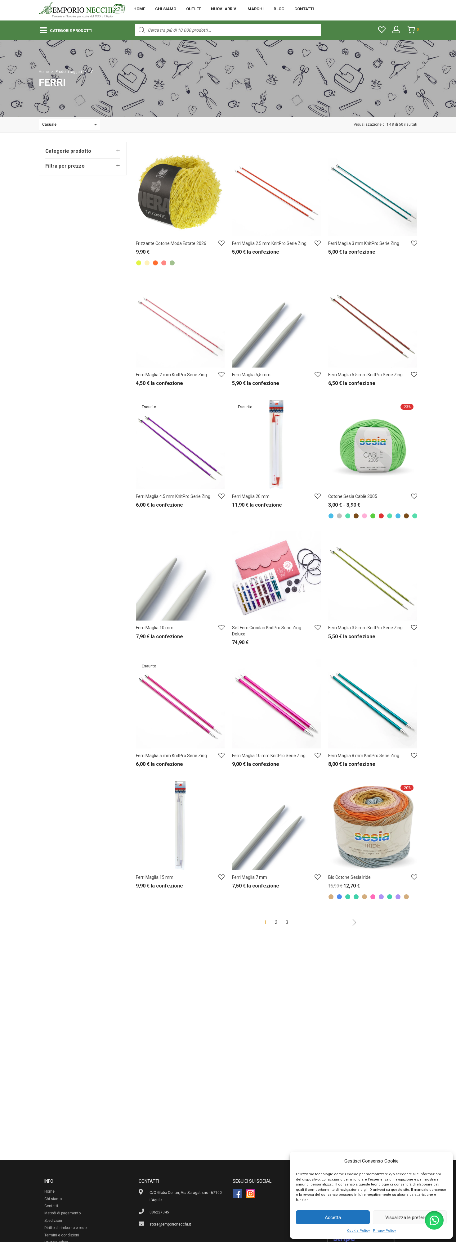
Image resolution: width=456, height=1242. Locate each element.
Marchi (256, 9)
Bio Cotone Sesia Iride (349, 877)
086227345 (159, 1212)
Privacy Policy (384, 1231)
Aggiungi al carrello (245, 253)
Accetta (333, 1217)
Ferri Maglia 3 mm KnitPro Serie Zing (363, 243)
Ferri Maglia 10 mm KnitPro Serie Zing (269, 755)
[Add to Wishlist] (221, 243)
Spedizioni (53, 1220)
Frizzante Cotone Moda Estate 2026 (171, 243)
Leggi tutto (142, 506)
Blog (279, 9)
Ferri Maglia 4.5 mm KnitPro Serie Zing (173, 496)
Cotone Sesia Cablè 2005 (352, 496)
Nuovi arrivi (224, 9)
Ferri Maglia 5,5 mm (251, 374)
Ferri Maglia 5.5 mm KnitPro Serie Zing (365, 374)
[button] (434, 1220)
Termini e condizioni (61, 1235)
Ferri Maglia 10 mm (154, 627)
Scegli (138, 253)
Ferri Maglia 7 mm (249, 877)
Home (139, 9)
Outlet (193, 9)
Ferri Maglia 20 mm (251, 496)
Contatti (304, 9)
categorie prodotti (71, 30)
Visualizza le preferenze (409, 1217)
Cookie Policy (358, 1231)
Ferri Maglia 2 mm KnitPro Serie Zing (171, 374)
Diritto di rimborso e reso (65, 1228)
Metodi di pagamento (62, 1213)
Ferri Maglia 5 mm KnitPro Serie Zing (171, 755)
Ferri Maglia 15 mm (154, 877)
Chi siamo (165, 9)
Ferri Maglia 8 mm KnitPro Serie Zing (363, 755)
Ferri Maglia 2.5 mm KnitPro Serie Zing (269, 243)
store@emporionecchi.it (170, 1224)
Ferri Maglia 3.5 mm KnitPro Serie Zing (365, 627)
